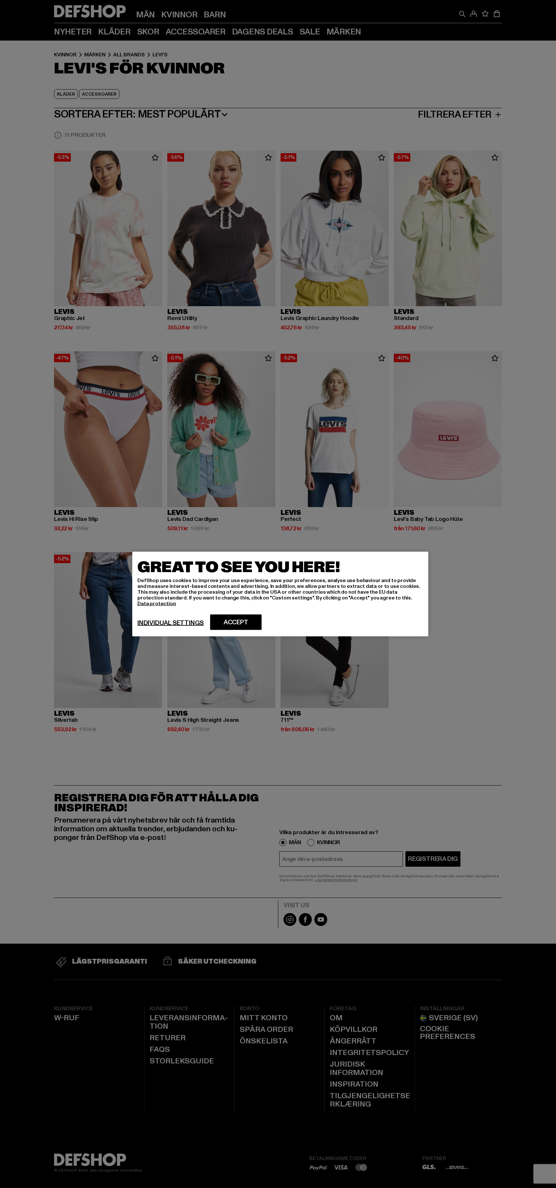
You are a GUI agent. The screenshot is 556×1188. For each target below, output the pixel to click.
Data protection (156, 603)
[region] (280, 594)
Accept (236, 622)
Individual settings (170, 623)
